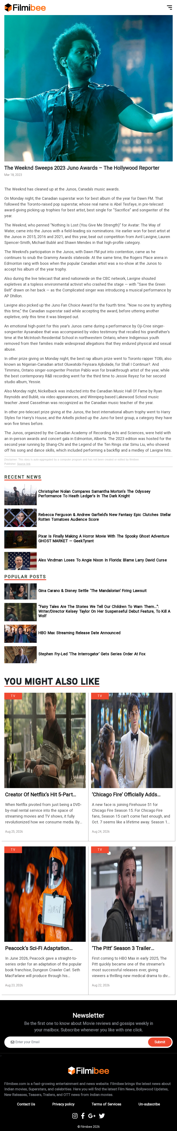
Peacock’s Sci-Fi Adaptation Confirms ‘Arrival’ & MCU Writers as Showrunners (42, 948)
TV (13, 696)
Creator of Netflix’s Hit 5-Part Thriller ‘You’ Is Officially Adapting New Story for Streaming (44, 795)
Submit (160, 1042)
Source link (23, 463)
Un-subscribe (149, 1104)
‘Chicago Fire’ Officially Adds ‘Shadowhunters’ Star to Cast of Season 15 (129, 795)
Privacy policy (63, 1104)
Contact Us (26, 1104)
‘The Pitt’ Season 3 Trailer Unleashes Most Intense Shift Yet (130, 948)
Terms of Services (106, 1104)
